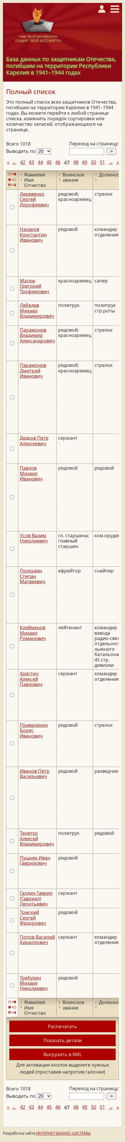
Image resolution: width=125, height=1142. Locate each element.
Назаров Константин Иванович (33, 234)
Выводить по (21, 151)
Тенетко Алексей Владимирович (37, 838)
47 (67, 162)
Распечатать (62, 1026)
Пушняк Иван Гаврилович (35, 860)
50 (93, 162)
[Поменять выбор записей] (12, 185)
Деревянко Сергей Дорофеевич (34, 199)
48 (75, 162)
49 (84, 162)
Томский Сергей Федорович (33, 917)
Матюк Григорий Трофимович (34, 286)
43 (31, 162)
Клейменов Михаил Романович (33, 632)
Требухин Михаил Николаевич (34, 983)
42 (22, 162)
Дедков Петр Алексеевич (34, 440)
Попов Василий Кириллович (37, 939)
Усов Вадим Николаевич (34, 538)
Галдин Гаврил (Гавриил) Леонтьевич (36, 898)
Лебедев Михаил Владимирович (37, 310)
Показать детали (62, 1040)
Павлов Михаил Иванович (31, 473)
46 (57, 162)
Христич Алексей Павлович (31, 678)
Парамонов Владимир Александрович (37, 335)
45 (49, 162)
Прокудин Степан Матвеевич (32, 576)
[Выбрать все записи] (12, 174)
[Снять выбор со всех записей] (12, 179)
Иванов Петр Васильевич (34, 773)
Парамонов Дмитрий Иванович (33, 370)
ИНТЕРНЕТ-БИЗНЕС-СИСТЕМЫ (63, 1133)
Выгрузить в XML (62, 1054)
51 (102, 162)
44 (40, 162)
